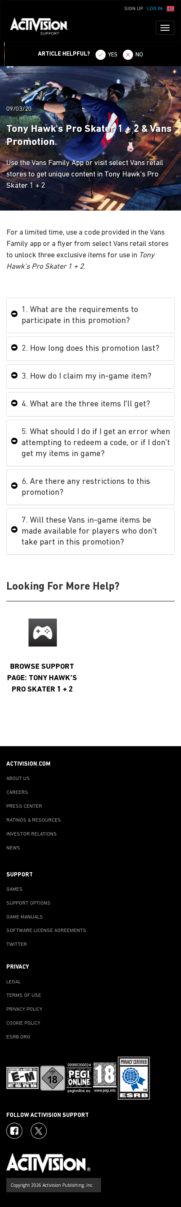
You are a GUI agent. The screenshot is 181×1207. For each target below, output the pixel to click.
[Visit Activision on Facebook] (14, 1131)
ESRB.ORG (18, 1037)
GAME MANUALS (24, 917)
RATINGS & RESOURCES (33, 820)
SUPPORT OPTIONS (28, 903)
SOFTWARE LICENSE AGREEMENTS (46, 930)
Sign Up (133, 8)
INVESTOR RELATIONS (31, 834)
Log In (154, 8)
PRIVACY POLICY (24, 1009)
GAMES (14, 889)
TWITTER (16, 944)
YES (112, 55)
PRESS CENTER (24, 806)
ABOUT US (18, 778)
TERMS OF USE (23, 995)
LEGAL (13, 982)
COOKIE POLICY (23, 1023)
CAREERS (17, 792)
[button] (170, 8)
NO (139, 55)
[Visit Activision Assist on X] (39, 1131)
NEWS (13, 848)
